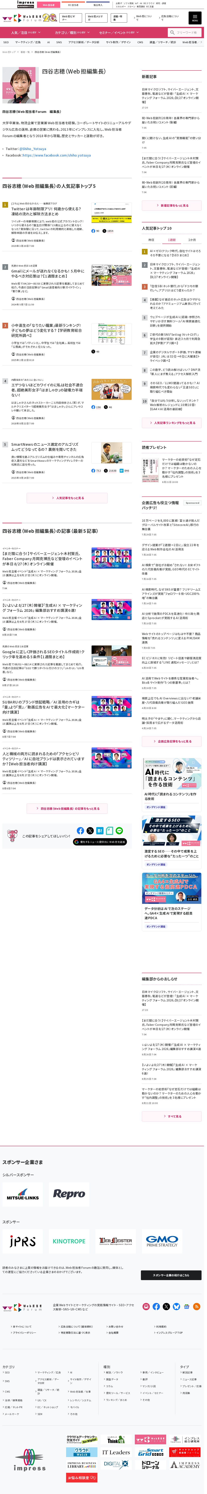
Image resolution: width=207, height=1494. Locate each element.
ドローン (131, 7)
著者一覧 (25, 52)
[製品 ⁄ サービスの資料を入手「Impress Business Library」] (81, 1466)
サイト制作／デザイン (118, 42)
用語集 (186, 1393)
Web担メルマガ (95, 18)
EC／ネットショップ (48, 1407)
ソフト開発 (129, 3)
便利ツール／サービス (118, 1393)
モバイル (74, 1407)
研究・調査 (161, 3)
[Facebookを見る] (156, 1306)
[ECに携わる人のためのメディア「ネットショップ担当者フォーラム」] (185, 1453)
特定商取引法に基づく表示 (75, 1332)
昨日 (151, 240)
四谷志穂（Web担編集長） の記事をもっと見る (70, 808)
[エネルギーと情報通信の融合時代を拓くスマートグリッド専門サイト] (150, 1453)
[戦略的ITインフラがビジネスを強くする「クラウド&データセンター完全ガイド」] (81, 1441)
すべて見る (174, 1116)
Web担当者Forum (21, 17)
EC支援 (149, 7)
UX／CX (42, 1400)
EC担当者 (73, 5)
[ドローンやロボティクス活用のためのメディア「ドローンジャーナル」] (150, 1466)
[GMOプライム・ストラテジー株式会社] (162, 1241)
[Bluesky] (176, 1306)
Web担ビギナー (68, 18)
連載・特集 (117, 18)
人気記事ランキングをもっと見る (174, 423)
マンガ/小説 (149, 1386)
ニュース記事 (190, 1379)
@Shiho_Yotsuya (32, 148)
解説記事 (188, 1372)
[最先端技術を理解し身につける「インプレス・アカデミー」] (185, 1466)
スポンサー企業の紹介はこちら (171, 1275)
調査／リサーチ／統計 (163, 42)
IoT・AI (138, 3)
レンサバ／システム (80, 1400)
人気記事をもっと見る (70, 498)
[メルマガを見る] (146, 1306)
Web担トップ (9, 52)
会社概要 (114, 1332)
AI (48, 42)
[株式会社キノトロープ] (69, 1241)
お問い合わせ (116, 1326)
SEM (40, 1414)
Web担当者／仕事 (80, 1391)
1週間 (172, 240)
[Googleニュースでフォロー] (186, 1306)
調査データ (112, 1379)
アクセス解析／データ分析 (83, 42)
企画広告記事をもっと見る (175, 741)
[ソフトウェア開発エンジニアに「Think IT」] (116, 1441)
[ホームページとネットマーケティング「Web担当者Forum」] (150, 1441)
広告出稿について (169, 17)
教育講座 (141, 7)
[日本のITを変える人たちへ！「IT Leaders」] (116, 1453)
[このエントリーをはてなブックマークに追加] (100, 830)
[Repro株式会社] (69, 1194)
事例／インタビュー (153, 1372)
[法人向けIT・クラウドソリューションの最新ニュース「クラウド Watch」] (81, 1453)
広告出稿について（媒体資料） (77, 1326)
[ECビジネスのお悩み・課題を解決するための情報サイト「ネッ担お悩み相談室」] (81, 1479)
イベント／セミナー (153, 1393)
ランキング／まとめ (116, 1399)
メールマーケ (12, 1414)
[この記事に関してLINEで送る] (119, 830)
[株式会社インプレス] (29, 1460)
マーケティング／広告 (28, 42)
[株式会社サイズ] (115, 1241)
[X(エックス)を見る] (166, 1306)
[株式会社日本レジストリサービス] (22, 1241)
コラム (109, 1386)
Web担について (144, 17)
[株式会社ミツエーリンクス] (22, 1194)
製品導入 (98, 5)
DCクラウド (149, 3)
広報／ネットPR (13, 1407)
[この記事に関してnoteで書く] (109, 831)
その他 (73, 1414)
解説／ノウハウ (114, 1372)
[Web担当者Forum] (21, 1308)
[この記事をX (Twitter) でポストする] (90, 830)
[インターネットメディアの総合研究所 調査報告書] (185, 1441)
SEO (6, 42)
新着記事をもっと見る (175, 205)
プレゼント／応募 (192, 1386)
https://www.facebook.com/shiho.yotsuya (57, 155)
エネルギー (121, 7)
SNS (59, 42)
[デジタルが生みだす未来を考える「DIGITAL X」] (116, 1466)
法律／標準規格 (13, 1400)
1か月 (192, 240)
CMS (140, 42)
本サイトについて (22, 1326)
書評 (145, 1379)
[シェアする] (80, 830)
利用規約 (161, 1326)
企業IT (119, 3)
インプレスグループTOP (169, 1332)
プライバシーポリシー (24, 1332)
